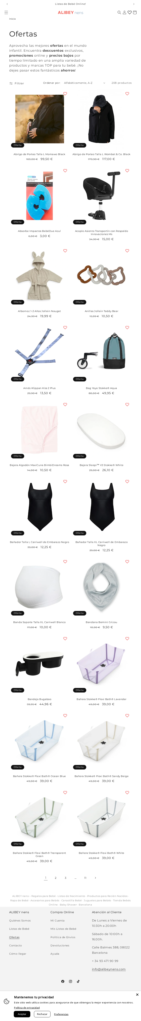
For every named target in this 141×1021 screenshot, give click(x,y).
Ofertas (14, 937)
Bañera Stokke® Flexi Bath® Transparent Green (39, 854)
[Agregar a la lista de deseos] (65, 93)
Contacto (15, 945)
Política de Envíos (62, 937)
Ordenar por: (51, 83)
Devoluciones (59, 945)
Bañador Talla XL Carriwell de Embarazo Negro (101, 544)
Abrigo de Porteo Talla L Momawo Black (39, 154)
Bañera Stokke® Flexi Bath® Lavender (101, 699)
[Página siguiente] (95, 878)
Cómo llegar (17, 953)
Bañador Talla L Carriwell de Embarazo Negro (39, 542)
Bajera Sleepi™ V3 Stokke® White (102, 465)
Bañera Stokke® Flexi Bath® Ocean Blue (39, 776)
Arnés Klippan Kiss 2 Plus (39, 388)
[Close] (137, 994)
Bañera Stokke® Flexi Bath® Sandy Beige (102, 776)
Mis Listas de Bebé (63, 928)
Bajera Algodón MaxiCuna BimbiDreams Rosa (39, 465)
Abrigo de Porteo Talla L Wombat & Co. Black (102, 154)
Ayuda (54, 953)
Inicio (12, 18)
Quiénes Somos (20, 920)
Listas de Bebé (19, 928)
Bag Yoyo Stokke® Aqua (101, 388)
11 (85, 877)
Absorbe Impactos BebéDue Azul (39, 230)
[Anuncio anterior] (7, 4)
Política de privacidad (27, 1007)
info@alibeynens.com (109, 969)
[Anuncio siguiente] (134, 4)
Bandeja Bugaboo (39, 699)
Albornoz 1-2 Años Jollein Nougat (39, 311)
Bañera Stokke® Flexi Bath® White (101, 852)
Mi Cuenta (57, 920)
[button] (6, 12)
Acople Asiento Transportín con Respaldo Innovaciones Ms (101, 232)
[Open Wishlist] (130, 12)
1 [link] (45, 877)
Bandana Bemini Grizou (101, 622)
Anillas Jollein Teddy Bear (101, 311)
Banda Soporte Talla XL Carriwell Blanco (39, 622)
